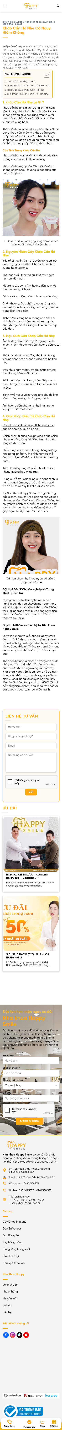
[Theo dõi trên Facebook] (6, 1335)
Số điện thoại (11, 1068)
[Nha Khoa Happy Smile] (31, 6)
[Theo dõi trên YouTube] (26, 1335)
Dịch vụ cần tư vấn (14, 1080)
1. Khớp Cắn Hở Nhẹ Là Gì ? (20, 81)
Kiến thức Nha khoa (13, 22)
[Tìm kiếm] (58, 6)
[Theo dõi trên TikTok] (19, 1335)
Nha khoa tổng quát (36, 22)
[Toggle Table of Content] (45, 75)
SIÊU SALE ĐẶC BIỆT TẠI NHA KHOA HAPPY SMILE (27, 956)
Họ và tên (9, 1055)
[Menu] (5, 6)
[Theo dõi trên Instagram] (13, 1335)
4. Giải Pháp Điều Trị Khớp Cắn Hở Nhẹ (26, 94)
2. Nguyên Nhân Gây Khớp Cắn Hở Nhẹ (26, 85)
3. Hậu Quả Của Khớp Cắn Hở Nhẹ (24, 90)
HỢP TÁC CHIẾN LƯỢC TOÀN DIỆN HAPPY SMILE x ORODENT (27, 876)
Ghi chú (7, 1093)
